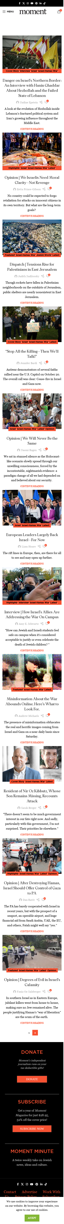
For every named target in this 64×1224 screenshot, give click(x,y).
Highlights (14, 168)
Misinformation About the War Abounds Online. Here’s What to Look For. (32, 704)
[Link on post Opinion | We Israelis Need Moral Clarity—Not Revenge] (32, 150)
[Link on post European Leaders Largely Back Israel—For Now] (32, 507)
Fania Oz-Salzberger (29, 991)
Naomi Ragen (29, 450)
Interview (25, 71)
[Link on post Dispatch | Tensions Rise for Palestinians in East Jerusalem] (32, 237)
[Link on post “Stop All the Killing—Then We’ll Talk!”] (32, 324)
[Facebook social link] (19, 3)
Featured (10, 255)
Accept (32, 1218)
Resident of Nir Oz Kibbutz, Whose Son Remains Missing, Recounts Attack (32, 796)
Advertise (29, 1192)
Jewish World (43, 255)
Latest (51, 168)
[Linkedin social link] (41, 3)
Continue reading (32, 129)
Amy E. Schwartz (29, 623)
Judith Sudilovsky (28, 276)
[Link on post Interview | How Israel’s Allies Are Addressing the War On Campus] (32, 585)
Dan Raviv (29, 899)
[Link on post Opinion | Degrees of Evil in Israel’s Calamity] (32, 953)
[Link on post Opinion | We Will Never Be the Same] (32, 411)
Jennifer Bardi (28, 363)
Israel (34, 71)
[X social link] (23, 3)
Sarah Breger (28, 807)
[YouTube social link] (32, 3)
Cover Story (12, 71)
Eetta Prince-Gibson (29, 189)
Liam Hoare (29, 546)
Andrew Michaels (29, 715)
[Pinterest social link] (36, 3)
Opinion (49, 429)
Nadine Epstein (29, 102)
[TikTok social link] (44, 3)
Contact (10, 1192)
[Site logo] (32, 11)
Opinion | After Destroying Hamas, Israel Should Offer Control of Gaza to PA (32, 888)
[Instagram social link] (28, 3)
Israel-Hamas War (48, 71)
